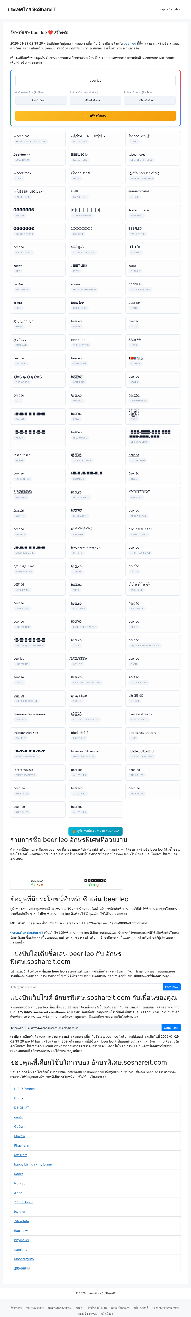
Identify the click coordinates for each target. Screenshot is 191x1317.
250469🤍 (22, 1268)
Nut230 (20, 1183)
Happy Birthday (169, 9)
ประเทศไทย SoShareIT (31, 9)
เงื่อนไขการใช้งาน (97, 1307)
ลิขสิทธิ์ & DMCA (87, 1313)
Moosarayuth (24, 1259)
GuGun (19, 1126)
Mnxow (19, 1136)
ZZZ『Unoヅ (23, 1202)
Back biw (21, 1231)
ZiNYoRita (21, 1221)
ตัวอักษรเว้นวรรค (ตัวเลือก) (84, 92)
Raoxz (18, 1174)
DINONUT (21, 1108)
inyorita (19, 1212)
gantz (18, 1117)
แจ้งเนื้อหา (107, 1313)
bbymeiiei (21, 1240)
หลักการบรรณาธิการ (59, 1307)
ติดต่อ (79, 1307)
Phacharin (21, 1145)
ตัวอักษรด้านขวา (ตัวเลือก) (138, 92)
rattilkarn (20, 1155)
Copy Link (171, 1028)
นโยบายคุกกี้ (141, 1307)
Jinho (18, 1193)
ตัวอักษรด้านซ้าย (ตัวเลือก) (29, 92)
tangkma (20, 1249)
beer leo (130, 43)
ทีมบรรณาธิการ (35, 1307)
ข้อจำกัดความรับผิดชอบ (165, 1307)
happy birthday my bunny (33, 1164)
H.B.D (18, 1098)
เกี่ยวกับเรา (16, 1307)
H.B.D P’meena (25, 1089)
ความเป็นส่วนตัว (120, 1307)
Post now (171, 987)
